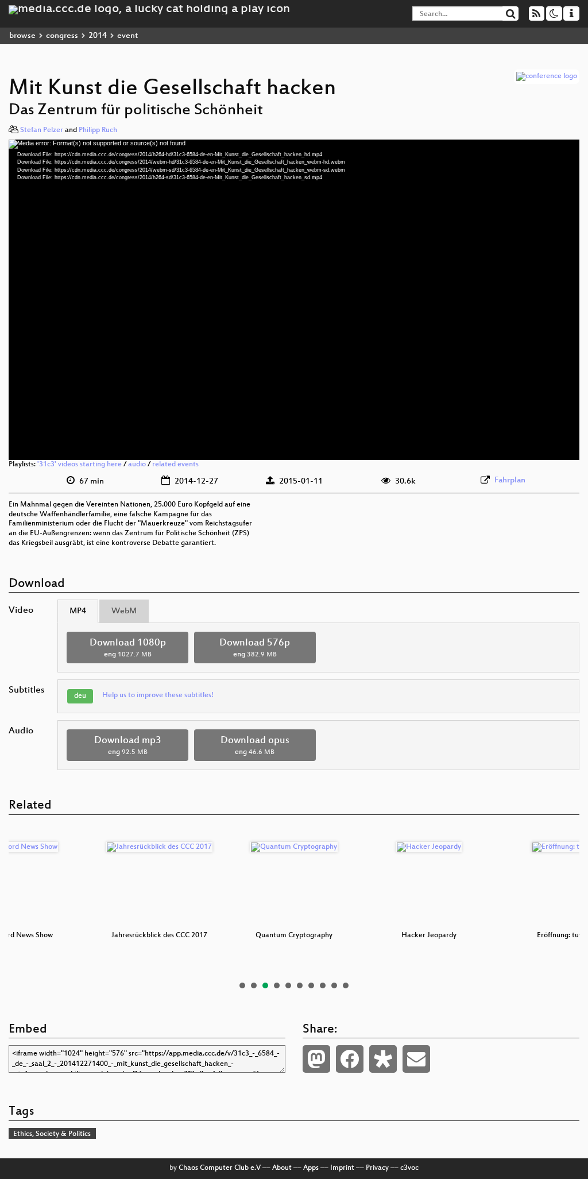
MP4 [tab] (77, 611)
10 (346, 985)
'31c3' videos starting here (79, 465)
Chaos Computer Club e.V (220, 1168)
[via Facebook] (349, 1059)
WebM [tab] (124, 611)
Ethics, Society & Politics (52, 1134)
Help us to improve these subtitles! (158, 695)
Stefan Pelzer (41, 130)
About (282, 1168)
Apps (311, 1168)
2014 (97, 36)
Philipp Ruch (98, 130)
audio (137, 465)
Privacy (377, 1168)
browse (22, 36)
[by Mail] (416, 1059)
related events (175, 465)
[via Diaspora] (383, 1059)
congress (62, 36)
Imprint (342, 1168)
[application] (294, 300)
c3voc (409, 1168)
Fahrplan (509, 480)
